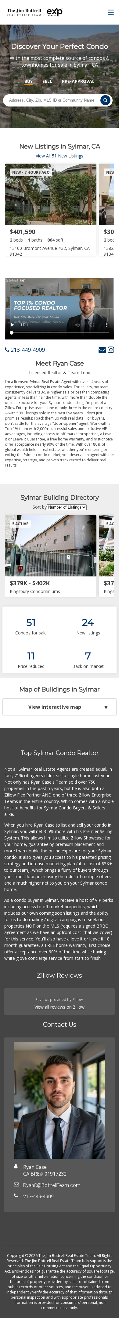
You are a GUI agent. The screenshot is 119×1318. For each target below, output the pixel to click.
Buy (28, 81)
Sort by (40, 507)
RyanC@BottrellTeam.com (51, 1185)
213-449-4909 (27, 349)
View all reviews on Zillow (59, 1007)
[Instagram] (111, 349)
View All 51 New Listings (59, 156)
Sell (47, 81)
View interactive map (54, 707)
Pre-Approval (78, 81)
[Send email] (102, 349)
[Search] (105, 100)
